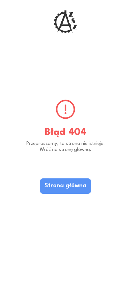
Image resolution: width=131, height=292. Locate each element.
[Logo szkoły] (65, 21)
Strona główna (65, 186)
